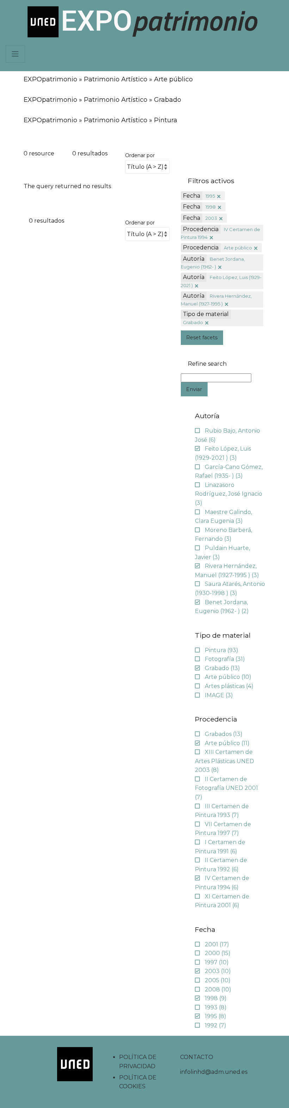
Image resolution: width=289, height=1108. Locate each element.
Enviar (194, 389)
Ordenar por (140, 155)
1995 (210, 196)
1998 (210, 207)
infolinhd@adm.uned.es (213, 1072)
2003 (211, 218)
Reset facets (201, 337)
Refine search (207, 364)
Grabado (193, 322)
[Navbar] (15, 54)
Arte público (238, 247)
